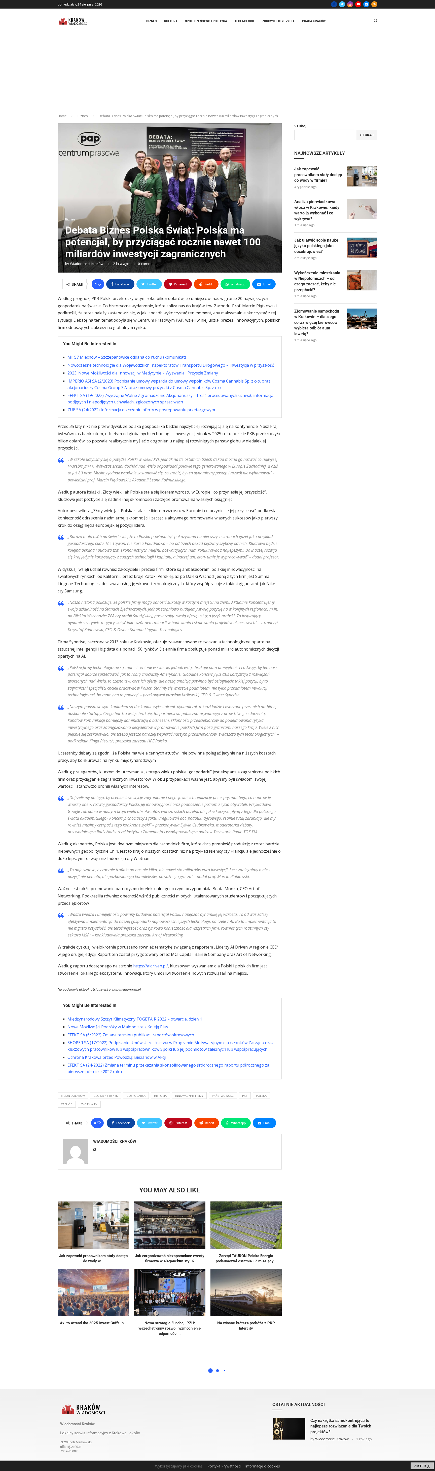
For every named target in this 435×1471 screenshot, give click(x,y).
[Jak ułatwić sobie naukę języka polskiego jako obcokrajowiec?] (362, 248)
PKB (244, 1096)
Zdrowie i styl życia (278, 21)
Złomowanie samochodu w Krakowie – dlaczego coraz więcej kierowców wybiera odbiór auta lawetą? (316, 322)
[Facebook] (334, 4)
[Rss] (374, 4)
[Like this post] (99, 284)
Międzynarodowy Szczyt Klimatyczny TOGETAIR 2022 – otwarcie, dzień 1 (134, 1019)
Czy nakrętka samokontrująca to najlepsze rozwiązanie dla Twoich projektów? (340, 1426)
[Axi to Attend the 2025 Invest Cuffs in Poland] (93, 1292)
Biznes (151, 21)
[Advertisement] (217, 71)
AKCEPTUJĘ (422, 1466)
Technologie (245, 21)
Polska (261, 1096)
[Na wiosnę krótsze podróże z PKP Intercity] (246, 1292)
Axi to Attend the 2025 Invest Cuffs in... (93, 1323)
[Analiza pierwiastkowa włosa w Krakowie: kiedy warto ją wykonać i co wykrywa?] (362, 209)
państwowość (223, 1096)
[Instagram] (350, 4)
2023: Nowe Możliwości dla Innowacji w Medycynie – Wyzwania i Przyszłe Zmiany (142, 373)
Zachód (66, 1104)
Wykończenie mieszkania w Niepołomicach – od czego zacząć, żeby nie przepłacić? (317, 281)
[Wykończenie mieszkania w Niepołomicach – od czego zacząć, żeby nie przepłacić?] (362, 280)
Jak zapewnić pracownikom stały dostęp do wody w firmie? (318, 175)
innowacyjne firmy (189, 1096)
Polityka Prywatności (224, 1466)
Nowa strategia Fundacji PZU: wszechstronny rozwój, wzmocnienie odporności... (169, 1328)
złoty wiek (89, 1104)
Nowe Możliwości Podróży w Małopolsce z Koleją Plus (117, 1027)
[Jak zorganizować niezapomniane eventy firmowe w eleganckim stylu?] (169, 1225)
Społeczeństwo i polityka (206, 21)
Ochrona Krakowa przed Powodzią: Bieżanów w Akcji (116, 1057)
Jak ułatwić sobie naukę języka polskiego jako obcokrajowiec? (316, 246)
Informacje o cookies (262, 1466)
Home (62, 116)
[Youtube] (358, 4)
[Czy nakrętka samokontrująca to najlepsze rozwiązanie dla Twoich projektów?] (289, 1429)
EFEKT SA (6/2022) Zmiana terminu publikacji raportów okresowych (130, 1035)
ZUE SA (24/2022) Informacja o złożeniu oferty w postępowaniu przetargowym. (141, 409)
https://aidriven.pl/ (150, 966)
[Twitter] (342, 4)
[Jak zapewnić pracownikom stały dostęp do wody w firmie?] (93, 1225)
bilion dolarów (73, 1096)
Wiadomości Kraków (86, 263)
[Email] (366, 4)
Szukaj (300, 125)
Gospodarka (136, 1096)
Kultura (170, 21)
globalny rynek (105, 1096)
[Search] (375, 21)
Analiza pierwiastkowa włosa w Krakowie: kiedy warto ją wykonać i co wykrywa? (316, 210)
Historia (160, 1096)
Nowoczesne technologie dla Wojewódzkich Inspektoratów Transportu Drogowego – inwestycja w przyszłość (170, 365)
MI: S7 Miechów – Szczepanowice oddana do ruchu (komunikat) (126, 357)
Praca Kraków (314, 21)
